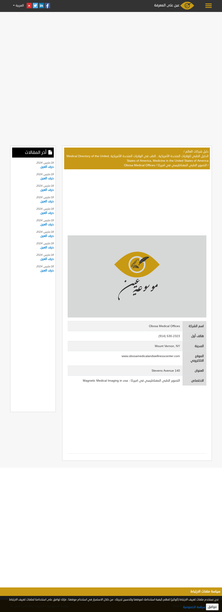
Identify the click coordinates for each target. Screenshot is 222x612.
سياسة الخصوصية (194, 607)
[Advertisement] (111, 43)
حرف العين (47, 167)
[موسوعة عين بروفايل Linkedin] (41, 5)
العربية (19, 5)
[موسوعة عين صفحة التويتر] (35, 5)
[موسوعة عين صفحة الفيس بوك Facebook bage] (47, 5)
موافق (212, 607)
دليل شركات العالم (197, 152)
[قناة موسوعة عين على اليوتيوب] (29, 5)
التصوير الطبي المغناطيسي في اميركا (182, 165)
